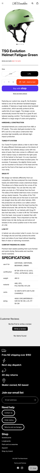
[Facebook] (18, 468)
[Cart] (37, 3)
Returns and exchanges (13, 427)
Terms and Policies (20, 463)
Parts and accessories (10, 444)
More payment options (20, 93)
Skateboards (6, 437)
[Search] (32, 3)
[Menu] (2, 3)
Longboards (6, 441)
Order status (9, 420)
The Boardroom (23, 458)
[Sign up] (35, 400)
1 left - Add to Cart (28, 82)
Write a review (20, 329)
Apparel (5, 448)
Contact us (8, 413)
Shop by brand (7, 451)
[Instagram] (22, 468)
